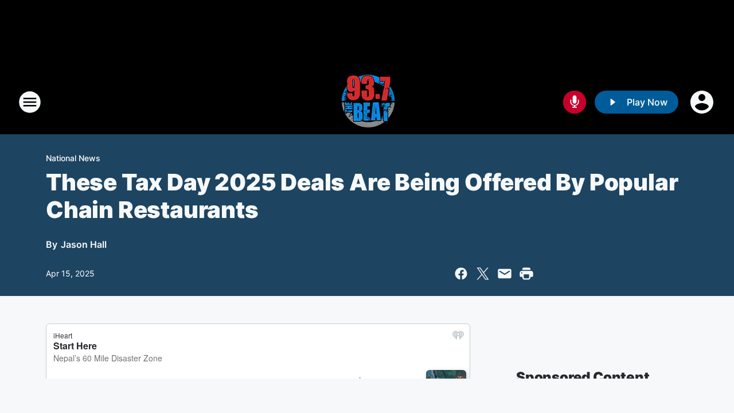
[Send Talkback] (574, 102)
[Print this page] (526, 274)
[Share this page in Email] (505, 274)
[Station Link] (367, 102)
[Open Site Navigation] (29, 102)
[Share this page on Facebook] (461, 274)
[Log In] (703, 102)
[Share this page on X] (483, 274)
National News (73, 158)
